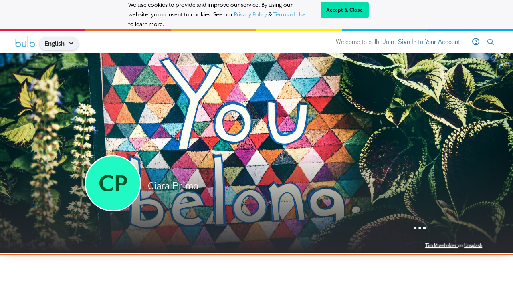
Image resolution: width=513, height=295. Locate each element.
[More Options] (419, 228)
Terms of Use (289, 14)
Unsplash (473, 245)
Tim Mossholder (441, 245)
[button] (74, 43)
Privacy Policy (250, 14)
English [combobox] (55, 43)
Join (388, 41)
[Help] (475, 42)
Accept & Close (344, 10)
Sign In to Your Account (429, 41)
